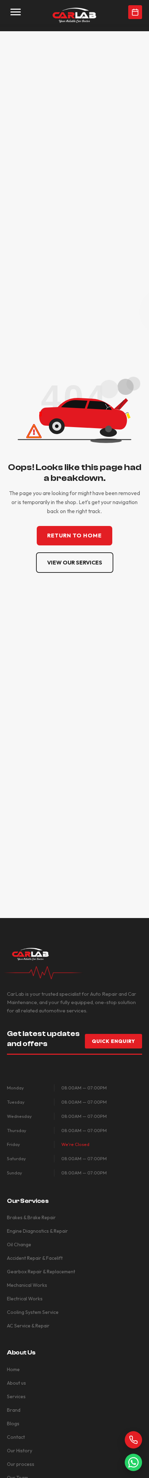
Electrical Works (25, 1299)
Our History (19, 1450)
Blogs (13, 1423)
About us (16, 1383)
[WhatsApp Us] (133, 1462)
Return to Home (74, 535)
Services (16, 1396)
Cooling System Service (33, 1312)
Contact (16, 1437)
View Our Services (74, 562)
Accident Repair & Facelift (35, 1258)
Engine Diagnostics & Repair (37, 1231)
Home (13, 1369)
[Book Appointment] (135, 12)
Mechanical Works (27, 1285)
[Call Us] (133, 1440)
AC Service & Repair (28, 1326)
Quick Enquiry (113, 1041)
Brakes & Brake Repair (31, 1217)
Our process (20, 1464)
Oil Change (19, 1244)
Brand (13, 1410)
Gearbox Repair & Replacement (41, 1271)
